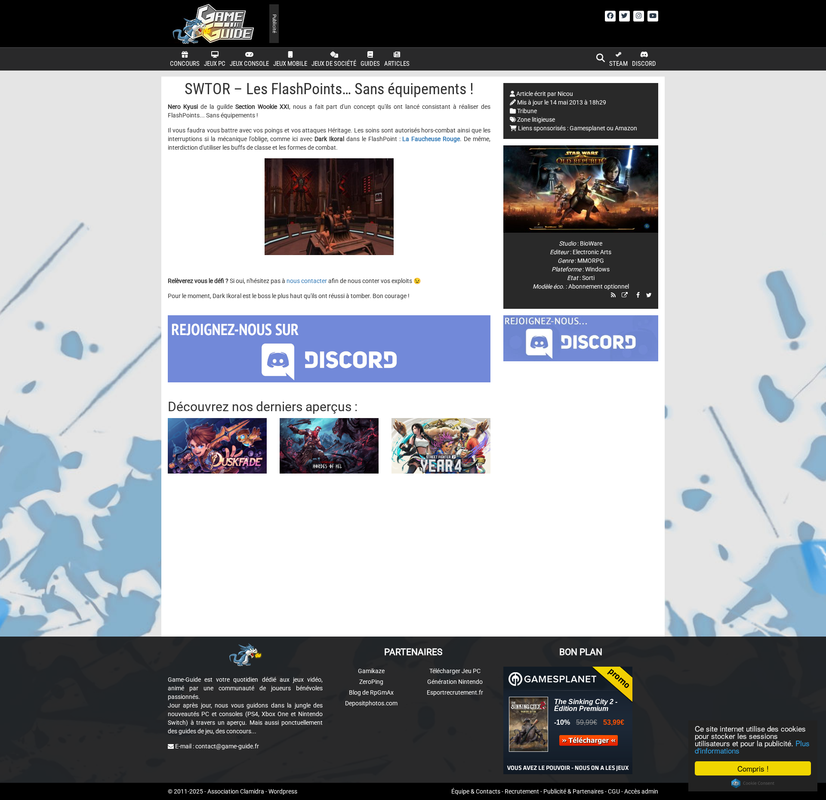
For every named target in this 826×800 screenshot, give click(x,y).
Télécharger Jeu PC (455, 671)
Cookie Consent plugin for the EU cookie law (752, 783)
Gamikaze (371, 671)
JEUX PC (214, 64)
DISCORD (644, 64)
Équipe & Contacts (475, 791)
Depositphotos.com (371, 703)
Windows (597, 269)
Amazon (626, 128)
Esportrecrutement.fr (455, 692)
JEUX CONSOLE (249, 64)
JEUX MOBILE (290, 64)
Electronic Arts (592, 252)
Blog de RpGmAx (371, 692)
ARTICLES (397, 64)
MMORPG (590, 260)
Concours (185, 64)
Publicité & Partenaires (573, 791)
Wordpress (282, 791)
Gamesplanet (587, 128)
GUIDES (370, 64)
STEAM (618, 64)
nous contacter (307, 280)
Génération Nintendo (455, 681)
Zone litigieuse (536, 119)
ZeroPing (371, 681)
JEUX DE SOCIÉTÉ (333, 64)
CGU (614, 791)
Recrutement (522, 791)
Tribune (527, 111)
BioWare (591, 243)
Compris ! (753, 768)
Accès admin (641, 791)
